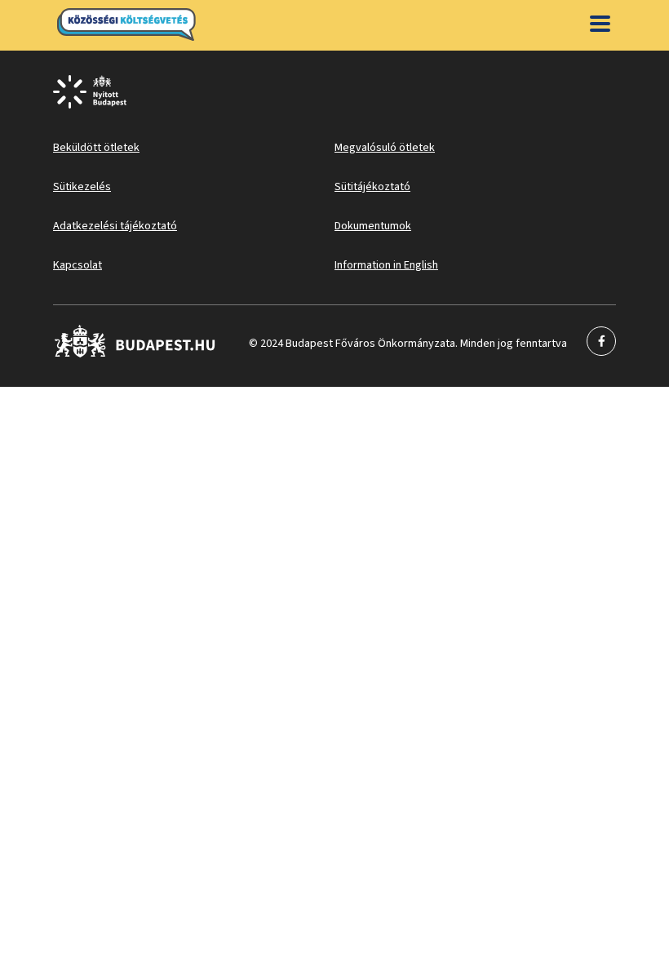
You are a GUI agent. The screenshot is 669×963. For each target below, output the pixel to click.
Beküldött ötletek (96, 148)
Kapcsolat (77, 265)
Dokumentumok (372, 226)
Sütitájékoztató (372, 187)
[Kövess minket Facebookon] (135, 354)
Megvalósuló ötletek (384, 148)
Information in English (386, 265)
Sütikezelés (82, 186)
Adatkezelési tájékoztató (115, 226)
